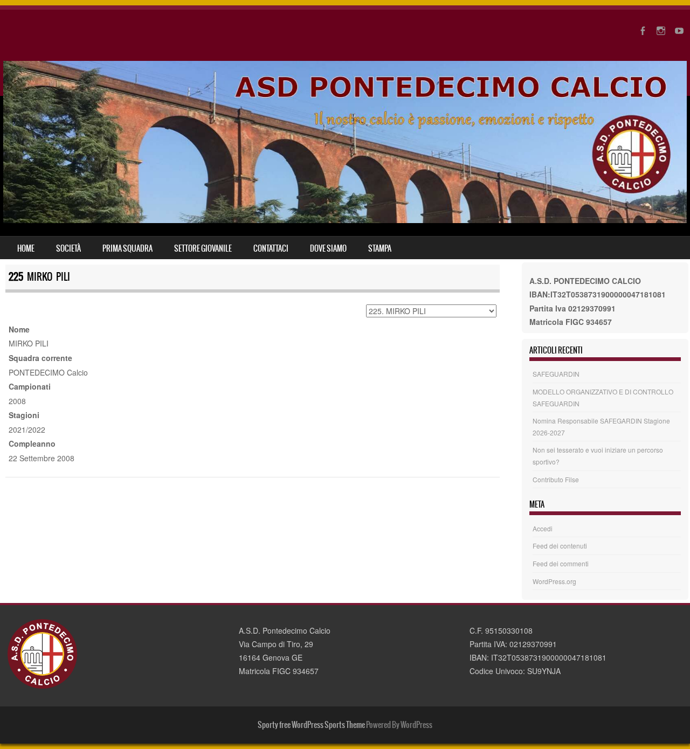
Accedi (543, 528)
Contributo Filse (556, 479)
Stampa (379, 248)
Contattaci (270, 248)
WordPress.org (554, 581)
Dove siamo (328, 248)
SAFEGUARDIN (556, 373)
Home (25, 248)
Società (68, 248)
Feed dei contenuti (560, 545)
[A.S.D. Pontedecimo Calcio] (345, 219)
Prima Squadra (127, 248)
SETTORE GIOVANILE (203, 248)
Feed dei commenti (561, 563)
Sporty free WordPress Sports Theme (311, 725)
